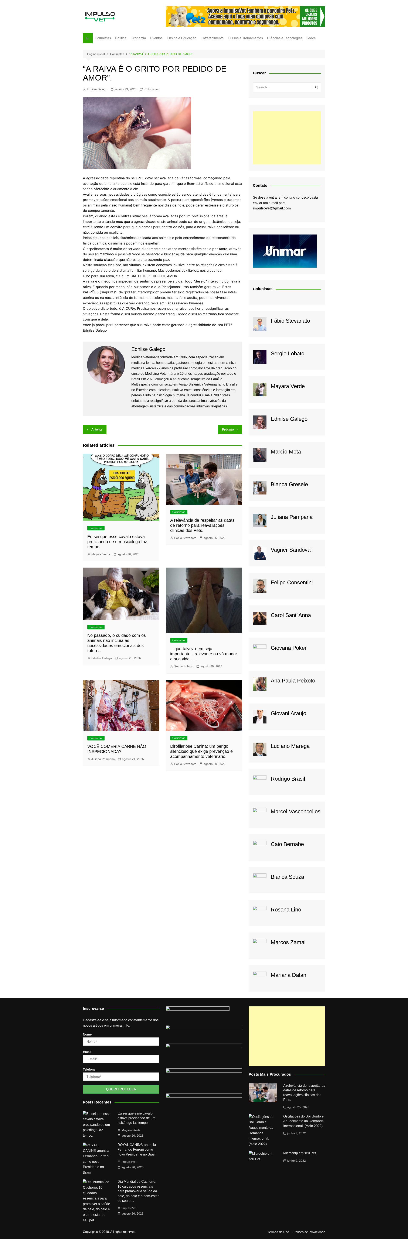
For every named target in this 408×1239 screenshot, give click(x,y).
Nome (87, 1034)
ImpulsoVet (129, 1161)
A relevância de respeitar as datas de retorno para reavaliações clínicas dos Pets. (202, 525)
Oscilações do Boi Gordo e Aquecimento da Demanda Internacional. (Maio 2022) (303, 1121)
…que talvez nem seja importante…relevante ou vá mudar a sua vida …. (203, 653)
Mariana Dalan (288, 975)
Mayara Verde (100, 554)
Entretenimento (212, 38)
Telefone (89, 1069)
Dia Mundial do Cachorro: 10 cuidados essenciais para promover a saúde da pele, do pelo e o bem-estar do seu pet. (138, 1191)
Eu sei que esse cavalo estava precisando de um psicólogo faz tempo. (117, 541)
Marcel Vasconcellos (295, 811)
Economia (138, 38)
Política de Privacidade (309, 1232)
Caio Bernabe (287, 844)
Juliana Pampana (103, 759)
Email (87, 1052)
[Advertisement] (287, 137)
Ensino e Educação (181, 38)
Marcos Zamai (288, 942)
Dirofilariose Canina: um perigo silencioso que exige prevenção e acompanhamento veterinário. (201, 751)
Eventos (156, 38)
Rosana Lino (286, 909)
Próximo (228, 429)
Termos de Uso (278, 1232)
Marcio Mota (286, 451)
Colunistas (103, 38)
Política (120, 38)
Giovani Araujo (288, 713)
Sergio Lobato (183, 666)
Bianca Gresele (289, 484)
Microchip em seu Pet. (300, 1153)
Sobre (311, 38)
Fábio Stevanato (185, 538)
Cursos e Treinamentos (245, 38)
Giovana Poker (289, 648)
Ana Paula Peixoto (293, 680)
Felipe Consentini (292, 582)
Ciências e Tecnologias (284, 38)
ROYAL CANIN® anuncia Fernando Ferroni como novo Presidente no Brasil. (137, 1149)
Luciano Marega (290, 746)
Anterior (96, 429)
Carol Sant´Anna (291, 615)
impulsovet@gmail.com (272, 208)
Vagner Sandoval (291, 550)
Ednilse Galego (97, 89)
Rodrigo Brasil (288, 779)
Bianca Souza (287, 877)
